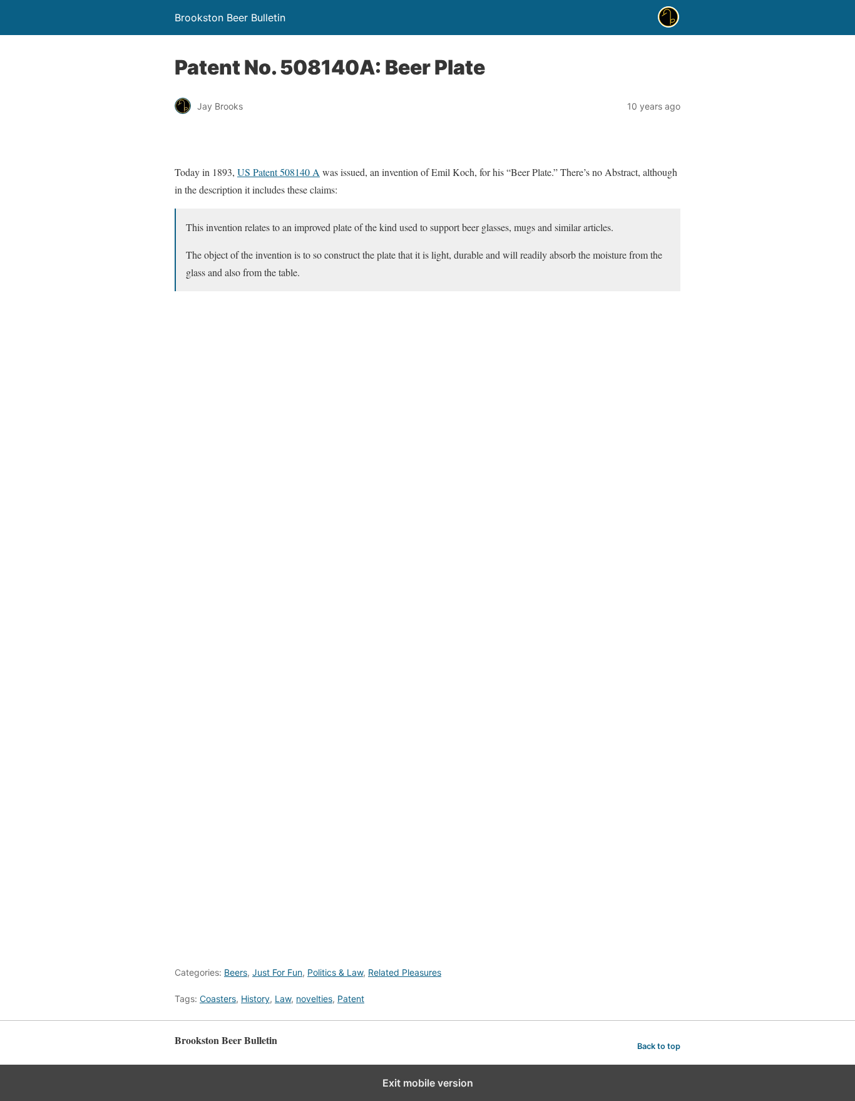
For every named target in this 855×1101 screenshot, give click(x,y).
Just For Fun (277, 972)
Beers (235, 972)
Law (283, 998)
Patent (350, 998)
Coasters (218, 998)
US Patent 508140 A (278, 171)
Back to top (658, 1046)
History (255, 998)
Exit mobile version (427, 1083)
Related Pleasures (404, 972)
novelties (314, 998)
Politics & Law (335, 972)
